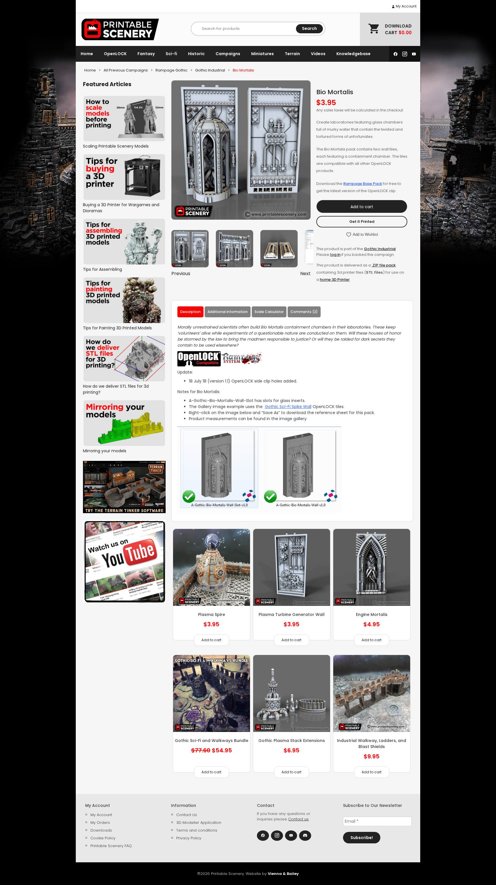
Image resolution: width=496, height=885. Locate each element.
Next (305, 273)
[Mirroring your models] (124, 423)
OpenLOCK (115, 54)
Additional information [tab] (228, 311)
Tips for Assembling (102, 269)
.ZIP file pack (384, 265)
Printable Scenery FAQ (111, 846)
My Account (405, 6)
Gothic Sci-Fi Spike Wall (288, 406)
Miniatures (262, 54)
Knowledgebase (353, 54)
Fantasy (146, 54)
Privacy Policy (188, 838)
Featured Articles (107, 84)
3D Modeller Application (198, 822)
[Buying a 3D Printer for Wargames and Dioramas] (124, 177)
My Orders (100, 822)
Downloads (101, 830)
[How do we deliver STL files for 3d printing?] (124, 359)
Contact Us (186, 815)
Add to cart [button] (211, 639)
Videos (318, 54)
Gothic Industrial (380, 249)
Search (309, 28)
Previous (180, 273)
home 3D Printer (335, 279)
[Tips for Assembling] (124, 241)
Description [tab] (190, 311)
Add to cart (361, 207)
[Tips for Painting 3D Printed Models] (124, 300)
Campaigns (228, 54)
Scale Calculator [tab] (269, 311)
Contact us (298, 819)
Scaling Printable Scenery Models (116, 146)
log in (335, 254)
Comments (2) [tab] (304, 311)
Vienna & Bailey (283, 873)
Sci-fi (171, 54)
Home (87, 54)
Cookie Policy (102, 838)
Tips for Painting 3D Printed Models (117, 328)
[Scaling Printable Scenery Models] (124, 119)
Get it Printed (361, 221)
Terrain (292, 54)
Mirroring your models (104, 451)
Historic (196, 54)
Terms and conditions (196, 830)
